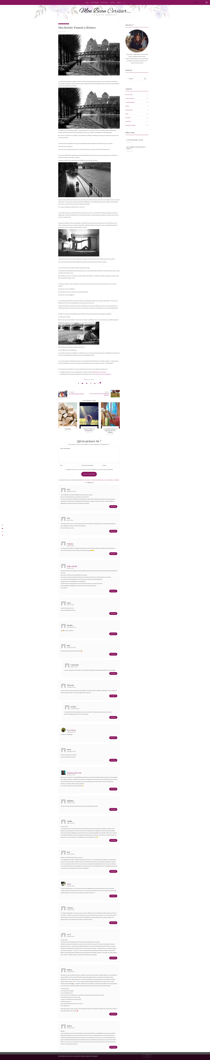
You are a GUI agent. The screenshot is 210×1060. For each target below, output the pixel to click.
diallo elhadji (72, 566)
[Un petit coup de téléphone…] (110, 415)
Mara (69, 884)
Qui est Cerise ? (104, 2)
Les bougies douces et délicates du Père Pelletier (89, 430)
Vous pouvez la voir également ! (103, 374)
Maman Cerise (129, 110)
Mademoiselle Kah (74, 773)
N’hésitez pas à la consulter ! (100, 372)
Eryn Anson (71, 730)
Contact (119, 2)
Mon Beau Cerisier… (105, 11)
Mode (127, 113)
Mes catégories (95, 2)
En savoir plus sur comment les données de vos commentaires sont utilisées (101, 480)
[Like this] (99, 383)
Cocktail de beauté (130, 102)
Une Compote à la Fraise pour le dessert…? (136, 147)
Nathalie (70, 544)
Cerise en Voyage (130, 98)
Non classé (128, 117)
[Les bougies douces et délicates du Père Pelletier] (89, 415)
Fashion (127, 106)
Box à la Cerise (129, 94)
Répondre (113, 506)
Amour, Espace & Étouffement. (67, 429)
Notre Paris (128, 121)
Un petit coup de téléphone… (110, 429)
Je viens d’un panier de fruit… (135, 140)
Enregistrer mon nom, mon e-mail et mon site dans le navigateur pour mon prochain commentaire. (89, 469)
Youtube (112, 2)
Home (87, 2)
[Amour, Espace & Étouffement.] (67, 415)
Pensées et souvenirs (63, 23)
